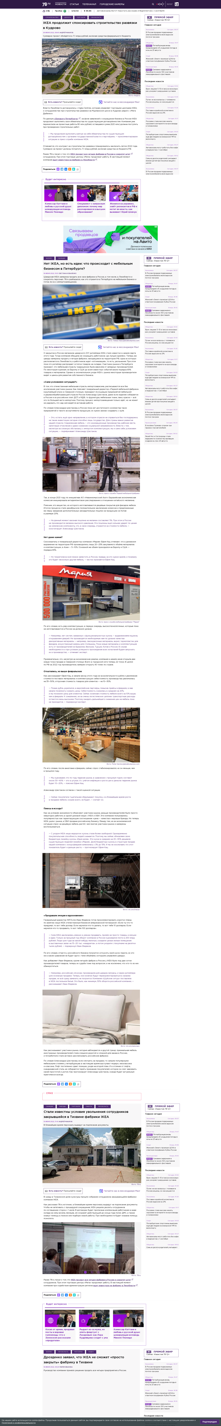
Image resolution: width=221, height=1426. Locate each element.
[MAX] (58, 169)
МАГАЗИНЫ (78, 1351)
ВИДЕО (91, 1351)
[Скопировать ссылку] (77, 169)
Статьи (74, 4)
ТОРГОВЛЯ (81, 17)
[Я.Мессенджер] (73, 169)
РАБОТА (89, 1106)
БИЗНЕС (49, 258)
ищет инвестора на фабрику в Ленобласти (74, 160)
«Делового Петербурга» (66, 119)
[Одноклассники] (69, 169)
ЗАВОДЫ (62, 1106)
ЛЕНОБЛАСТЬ (96, 17)
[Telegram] (62, 169)
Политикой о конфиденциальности (18, 1423)
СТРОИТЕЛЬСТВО (51, 17)
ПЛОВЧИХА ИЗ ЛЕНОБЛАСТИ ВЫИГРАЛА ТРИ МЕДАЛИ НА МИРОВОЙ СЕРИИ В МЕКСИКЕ (135, 11)
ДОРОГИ (67, 17)
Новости (60, 4)
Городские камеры (112, 4)
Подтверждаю (209, 1422)
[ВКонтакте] (65, 169)
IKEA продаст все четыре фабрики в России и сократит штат (100, 154)
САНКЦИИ (61, 258)
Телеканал (89, 4)
